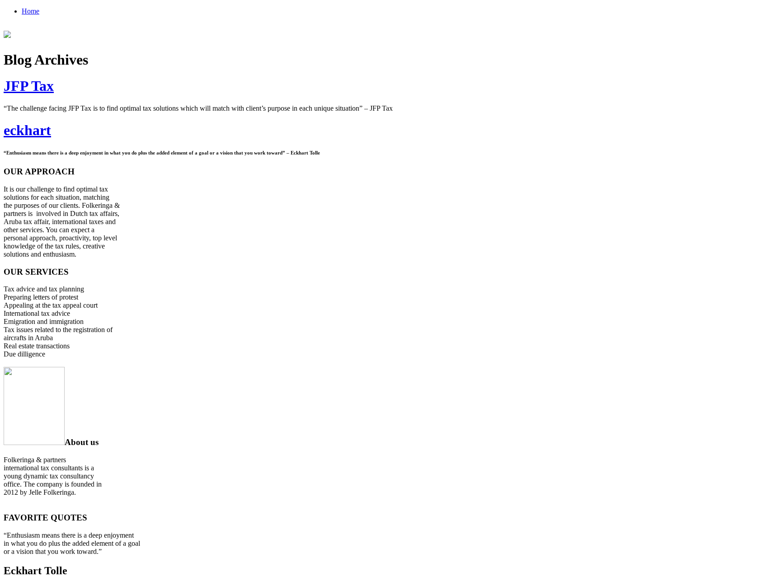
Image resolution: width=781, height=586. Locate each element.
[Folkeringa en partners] (7, 33)
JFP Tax (29, 86)
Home (30, 11)
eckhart (27, 130)
